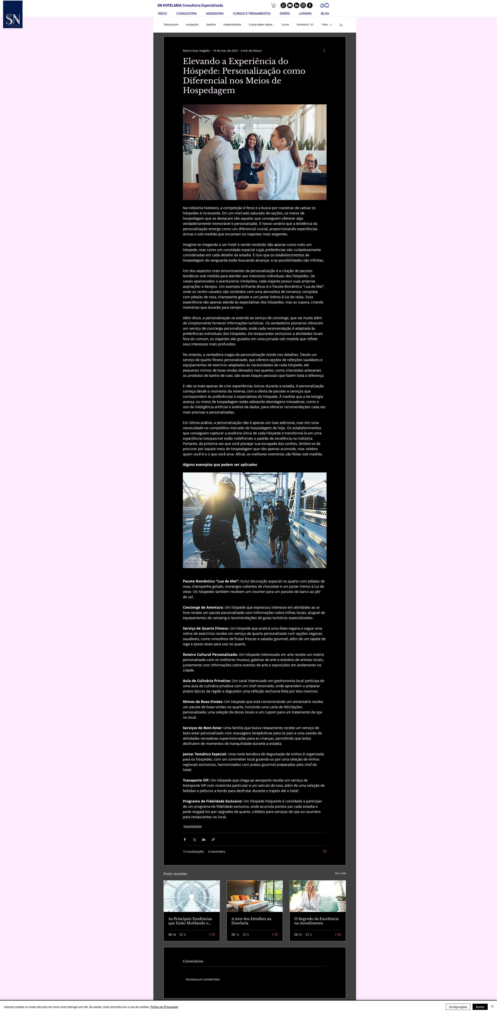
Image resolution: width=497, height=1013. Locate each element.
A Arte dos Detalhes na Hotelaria (251, 921)
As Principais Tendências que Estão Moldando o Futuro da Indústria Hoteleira (190, 921)
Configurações (458, 1007)
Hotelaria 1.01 (305, 24)
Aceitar (480, 1007)
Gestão (211, 24)
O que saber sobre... (261, 24)
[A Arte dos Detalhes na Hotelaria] (255, 896)
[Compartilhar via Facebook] (185, 839)
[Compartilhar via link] (213, 839)
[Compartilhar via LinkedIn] (204, 839)
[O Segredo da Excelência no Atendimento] (318, 896)
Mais (325, 24)
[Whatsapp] (283, 5)
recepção (192, 24)
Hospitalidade (232, 24)
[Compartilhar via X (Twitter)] (194, 839)
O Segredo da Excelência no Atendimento (316, 921)
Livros (285, 24)
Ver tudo (340, 873)
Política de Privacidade (164, 1007)
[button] (273, 5)
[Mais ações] (324, 50)
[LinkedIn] (296, 5)
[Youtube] (290, 5)
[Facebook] (310, 5)
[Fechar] (492, 1007)
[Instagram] (303, 5)
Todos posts (170, 24)
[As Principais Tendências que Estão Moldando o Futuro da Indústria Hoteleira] (192, 896)
